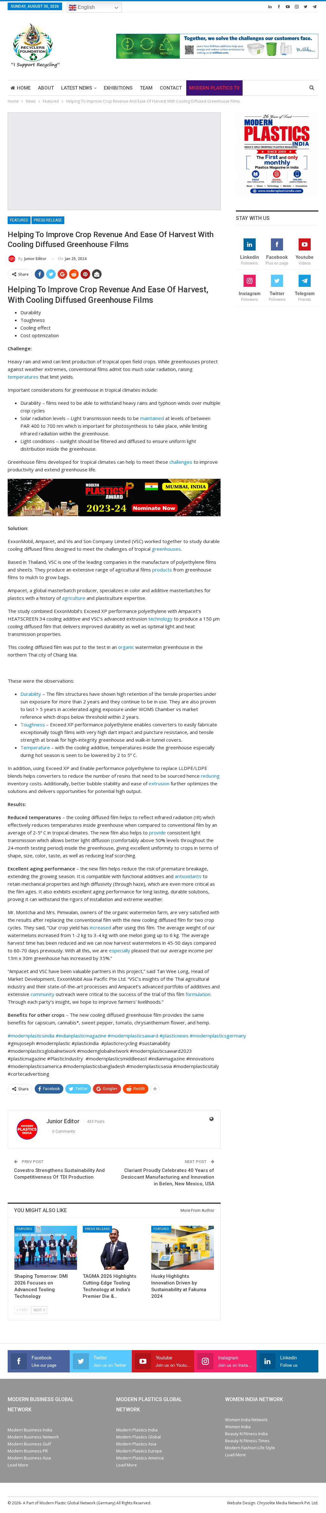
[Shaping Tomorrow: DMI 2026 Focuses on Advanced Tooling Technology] (45, 1248)
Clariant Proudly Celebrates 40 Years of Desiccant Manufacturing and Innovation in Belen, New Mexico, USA (167, 1177)
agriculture (73, 598)
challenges (180, 462)
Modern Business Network (33, 1437)
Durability (30, 694)
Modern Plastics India (137, 1430)
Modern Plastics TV (214, 88)
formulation (198, 994)
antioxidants (188, 876)
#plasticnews (173, 1035)
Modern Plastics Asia (136, 1444)
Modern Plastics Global (138, 1437)
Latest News (76, 88)
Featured (19, 220)
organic (126, 647)
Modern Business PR (28, 1451)
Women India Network (246, 1419)
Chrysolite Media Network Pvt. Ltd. (287, 1503)
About (46, 88)
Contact (171, 88)
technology (160, 618)
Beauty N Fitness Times (247, 1441)
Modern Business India (30, 1430)
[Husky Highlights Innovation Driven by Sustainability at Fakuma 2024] (182, 1248)
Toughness (32, 724)
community (42, 994)
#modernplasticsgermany (218, 1035)
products (162, 569)
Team (146, 88)
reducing (210, 776)
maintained (152, 418)
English (85, 7)
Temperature (35, 747)
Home (24, 88)
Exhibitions (118, 88)
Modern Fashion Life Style (250, 1448)
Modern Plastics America (140, 1458)
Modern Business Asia (29, 1458)
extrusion (159, 783)
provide (157, 832)
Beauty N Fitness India (246, 1434)
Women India (238, 1426)
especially (119, 950)
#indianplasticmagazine (81, 1035)
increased (100, 927)
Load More (18, 1465)
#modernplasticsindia (32, 1035)
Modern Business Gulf (29, 1444)
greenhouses (166, 549)
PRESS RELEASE (48, 220)
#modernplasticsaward (133, 1035)
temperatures (23, 377)
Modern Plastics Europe (139, 1451)
